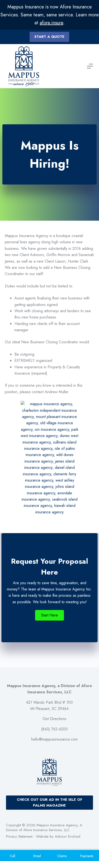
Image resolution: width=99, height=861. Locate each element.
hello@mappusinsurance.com (54, 739)
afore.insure (51, 22)
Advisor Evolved (67, 836)
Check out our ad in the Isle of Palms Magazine (49, 802)
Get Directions (54, 719)
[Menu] (90, 66)
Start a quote (49, 36)
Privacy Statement (19, 836)
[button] (49, 615)
